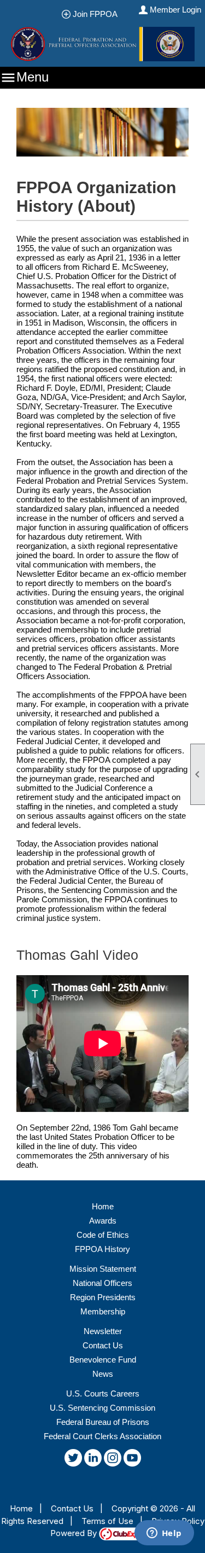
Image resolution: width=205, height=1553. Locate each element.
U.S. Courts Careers (102, 1393)
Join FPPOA (98, 14)
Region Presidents (103, 1297)
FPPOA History (102, 1249)
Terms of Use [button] (107, 1521)
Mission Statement (102, 1268)
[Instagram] (112, 1460)
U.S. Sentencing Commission (102, 1407)
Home (103, 1206)
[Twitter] (73, 1460)
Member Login (175, 9)
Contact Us (103, 1345)
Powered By (74, 1533)
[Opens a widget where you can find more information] (164, 1534)
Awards (102, 1220)
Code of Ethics (103, 1234)
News (102, 1373)
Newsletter (103, 1331)
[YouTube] (132, 1460)
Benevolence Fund (102, 1359)
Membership (102, 1311)
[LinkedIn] (93, 1460)
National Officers (102, 1283)
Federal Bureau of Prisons (102, 1422)
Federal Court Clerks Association (102, 1436)
